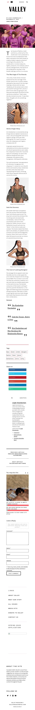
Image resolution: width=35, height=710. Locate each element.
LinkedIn (12, 385)
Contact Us (13, 617)
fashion (9, 355)
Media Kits (13, 608)
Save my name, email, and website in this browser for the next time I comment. (17, 568)
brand (12, 352)
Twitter (12, 373)
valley (22, 358)
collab (18, 352)
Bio (12, 398)
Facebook (12, 369)
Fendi (14, 355)
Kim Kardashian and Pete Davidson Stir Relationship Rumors (17, 331)
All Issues (13, 604)
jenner (19, 355)
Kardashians (10, 358)
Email (11, 388)
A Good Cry (16, 432)
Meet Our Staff (15, 599)
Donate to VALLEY (15, 613)
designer (24, 352)
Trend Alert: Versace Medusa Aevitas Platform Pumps (17, 454)
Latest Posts (23, 398)
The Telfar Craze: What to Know (17, 462)
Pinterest (12, 377)
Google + (12, 381)
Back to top (17, 706)
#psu (8, 352)
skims (17, 358)
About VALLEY (14, 595)
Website (8, 560)
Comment (9, 531)
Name (8, 548)
